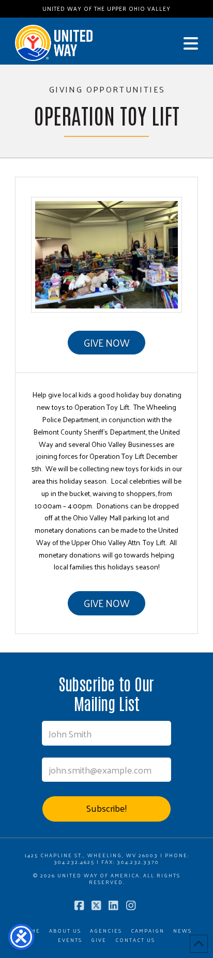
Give (98, 940)
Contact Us (135, 940)
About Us (65, 931)
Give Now (106, 342)
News (182, 931)
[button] (191, 43)
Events (70, 940)
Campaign (147, 931)
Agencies (106, 931)
